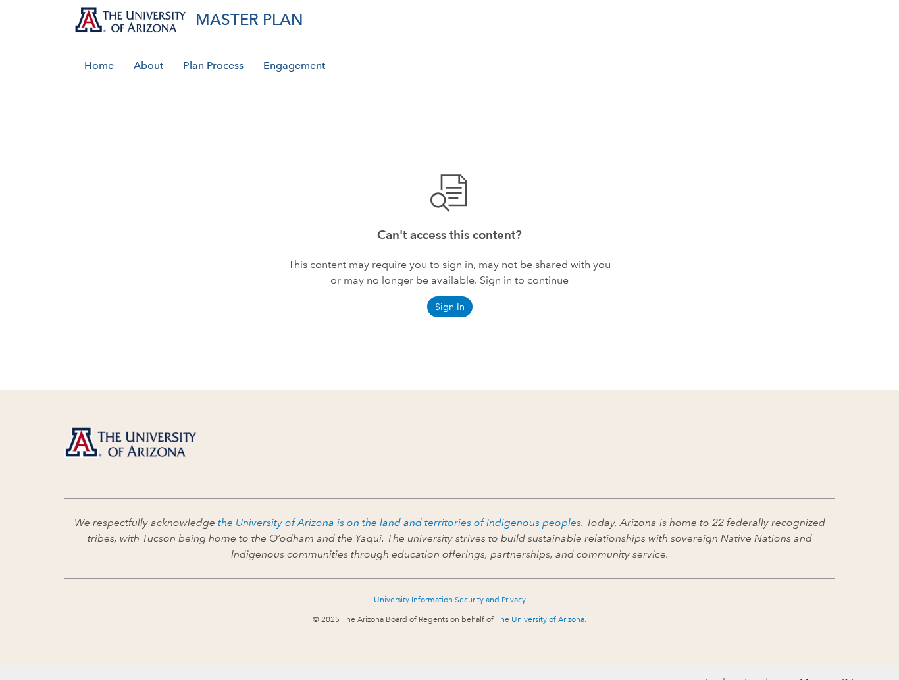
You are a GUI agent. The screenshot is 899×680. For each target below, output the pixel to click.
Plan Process (213, 65)
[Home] (130, 442)
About (148, 65)
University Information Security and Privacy (450, 600)
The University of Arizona (540, 620)
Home (99, 65)
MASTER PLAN (249, 19)
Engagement (294, 65)
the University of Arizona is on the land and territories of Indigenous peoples (399, 522)
